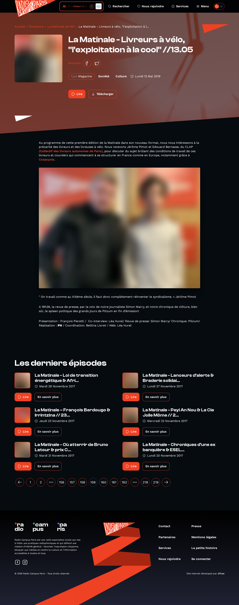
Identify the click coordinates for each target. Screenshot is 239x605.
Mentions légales (203, 537)
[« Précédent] (20, 482)
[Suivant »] (166, 482)
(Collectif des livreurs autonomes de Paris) (71, 151)
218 (145, 482)
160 (103, 482)
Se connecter (201, 559)
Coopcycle (46, 159)
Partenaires (167, 537)
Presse (196, 526)
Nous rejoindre (153, 6)
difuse (221, 573)
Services (182, 6)
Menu (205, 6)
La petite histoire (204, 548)
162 (124, 482)
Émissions (36, 26)
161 (114, 482)
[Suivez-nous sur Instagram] (25, 562)
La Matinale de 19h (61, 26)
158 (82, 482)
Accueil (20, 26)
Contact (164, 526)
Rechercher (121, 6)
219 (156, 482)
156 (61, 482)
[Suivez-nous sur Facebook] (18, 562)
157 (72, 482)
